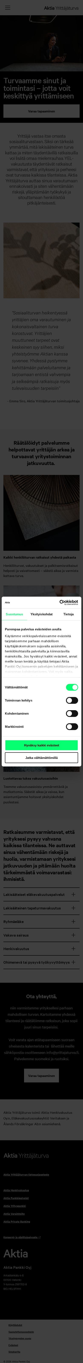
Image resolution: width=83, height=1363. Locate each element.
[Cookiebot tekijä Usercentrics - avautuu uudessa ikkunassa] (59, 602)
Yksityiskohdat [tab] (41, 614)
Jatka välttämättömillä (41, 758)
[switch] (72, 700)
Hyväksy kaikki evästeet (41, 745)
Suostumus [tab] (14, 614)
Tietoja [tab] (68, 614)
